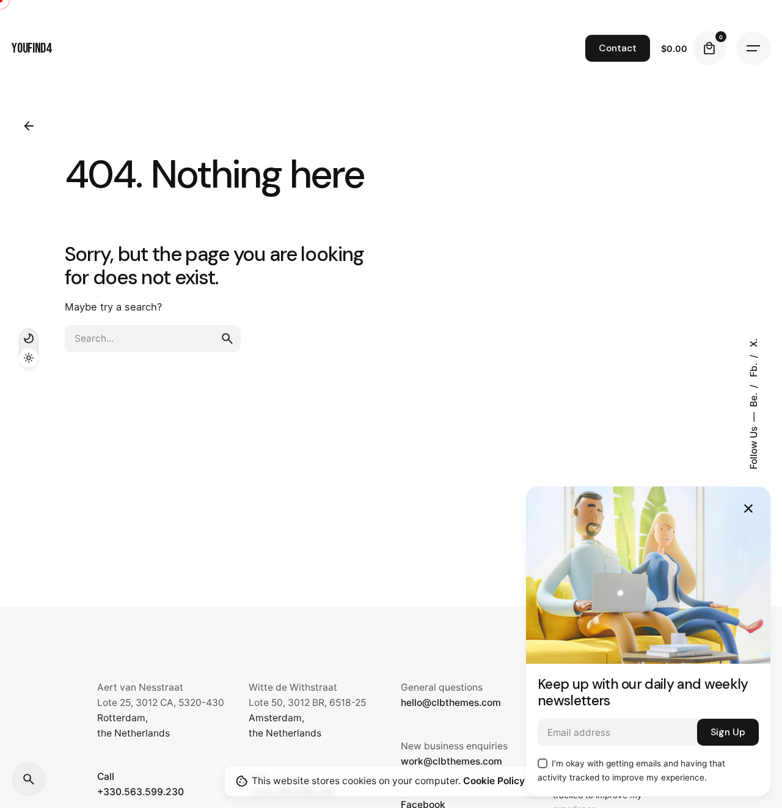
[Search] (29, 779)
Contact (618, 48)
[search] (227, 338)
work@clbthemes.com (451, 761)
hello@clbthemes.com (451, 702)
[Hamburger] (753, 48)
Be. (753, 399)
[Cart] (709, 48)
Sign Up (728, 732)
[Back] (29, 126)
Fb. (753, 369)
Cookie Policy (494, 781)
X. (753, 343)
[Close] (748, 508)
